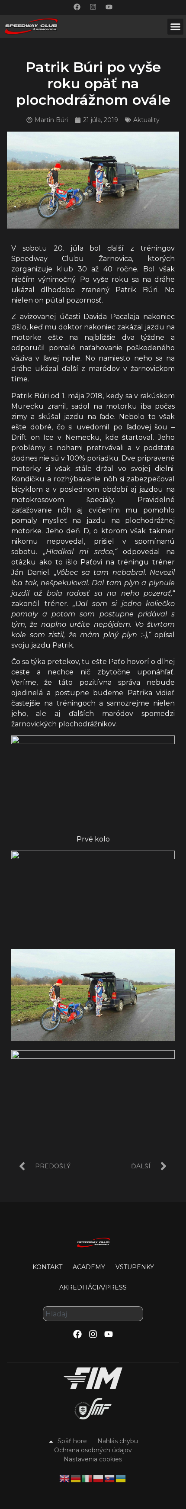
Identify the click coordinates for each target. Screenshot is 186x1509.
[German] (76, 1478)
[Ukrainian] (121, 1478)
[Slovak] (109, 1478)
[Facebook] (77, 7)
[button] (175, 27)
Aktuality (146, 120)
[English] (65, 1478)
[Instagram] (93, 7)
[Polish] (98, 1478)
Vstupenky (134, 1267)
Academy (89, 1267)
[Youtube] (109, 7)
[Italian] (87, 1478)
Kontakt (47, 1267)
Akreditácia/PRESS (93, 1287)
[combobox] (93, 1313)
